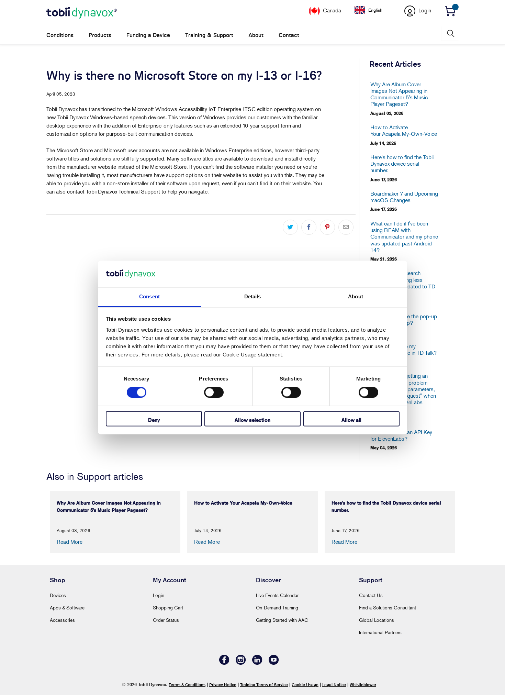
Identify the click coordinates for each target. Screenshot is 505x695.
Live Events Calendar (277, 595)
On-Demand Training (277, 607)
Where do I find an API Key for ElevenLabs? (401, 435)
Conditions (60, 35)
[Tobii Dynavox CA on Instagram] (240, 663)
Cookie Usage (305, 684)
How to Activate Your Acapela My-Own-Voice (403, 130)
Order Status (166, 620)
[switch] (214, 392)
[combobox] (373, 9)
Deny (154, 420)
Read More (69, 541)
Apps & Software (67, 607)
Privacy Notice (222, 684)
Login (158, 595)
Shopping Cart (168, 607)
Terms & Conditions (187, 684)
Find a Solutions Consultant (387, 607)
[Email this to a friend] (346, 227)
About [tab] (355, 296)
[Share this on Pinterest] (327, 227)
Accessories (62, 620)
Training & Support (209, 35)
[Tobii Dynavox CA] (81, 13)
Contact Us (371, 595)
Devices (58, 595)
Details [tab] (252, 296)
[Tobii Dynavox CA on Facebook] (224, 663)
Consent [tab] (149, 296)
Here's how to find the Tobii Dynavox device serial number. (402, 164)
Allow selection (252, 420)
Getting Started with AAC (282, 620)
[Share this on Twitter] (290, 227)
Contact (289, 35)
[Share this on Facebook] (308, 227)
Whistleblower (363, 684)
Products (100, 35)
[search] (450, 33)
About (255, 35)
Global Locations (376, 620)
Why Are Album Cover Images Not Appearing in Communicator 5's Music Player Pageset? (399, 94)
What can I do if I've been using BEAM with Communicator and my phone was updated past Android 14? (404, 236)
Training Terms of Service (264, 684)
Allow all (351, 420)
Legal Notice (334, 684)
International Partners (380, 632)
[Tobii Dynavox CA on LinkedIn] (257, 663)
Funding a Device (148, 35)
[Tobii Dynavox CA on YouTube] (273, 663)
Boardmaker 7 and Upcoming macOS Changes (404, 196)
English (375, 10)
